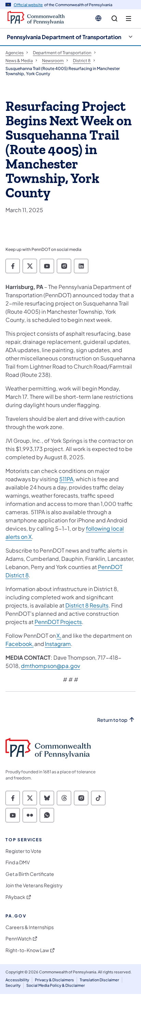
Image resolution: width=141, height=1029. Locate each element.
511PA (66, 479)
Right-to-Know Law (27, 950)
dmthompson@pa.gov (50, 665)
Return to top (112, 720)
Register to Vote (23, 851)
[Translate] (98, 18)
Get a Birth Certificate (29, 874)
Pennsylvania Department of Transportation (64, 37)
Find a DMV (17, 862)
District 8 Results (86, 605)
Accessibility (17, 980)
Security (13, 985)
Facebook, (19, 643)
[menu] (128, 18)
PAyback (15, 897)
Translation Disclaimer (99, 980)
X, (58, 635)
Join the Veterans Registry (34, 885)
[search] (114, 18)
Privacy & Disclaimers (54, 980)
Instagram (58, 643)
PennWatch (18, 938)
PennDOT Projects (58, 621)
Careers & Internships (29, 927)
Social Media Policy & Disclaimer (55, 985)
